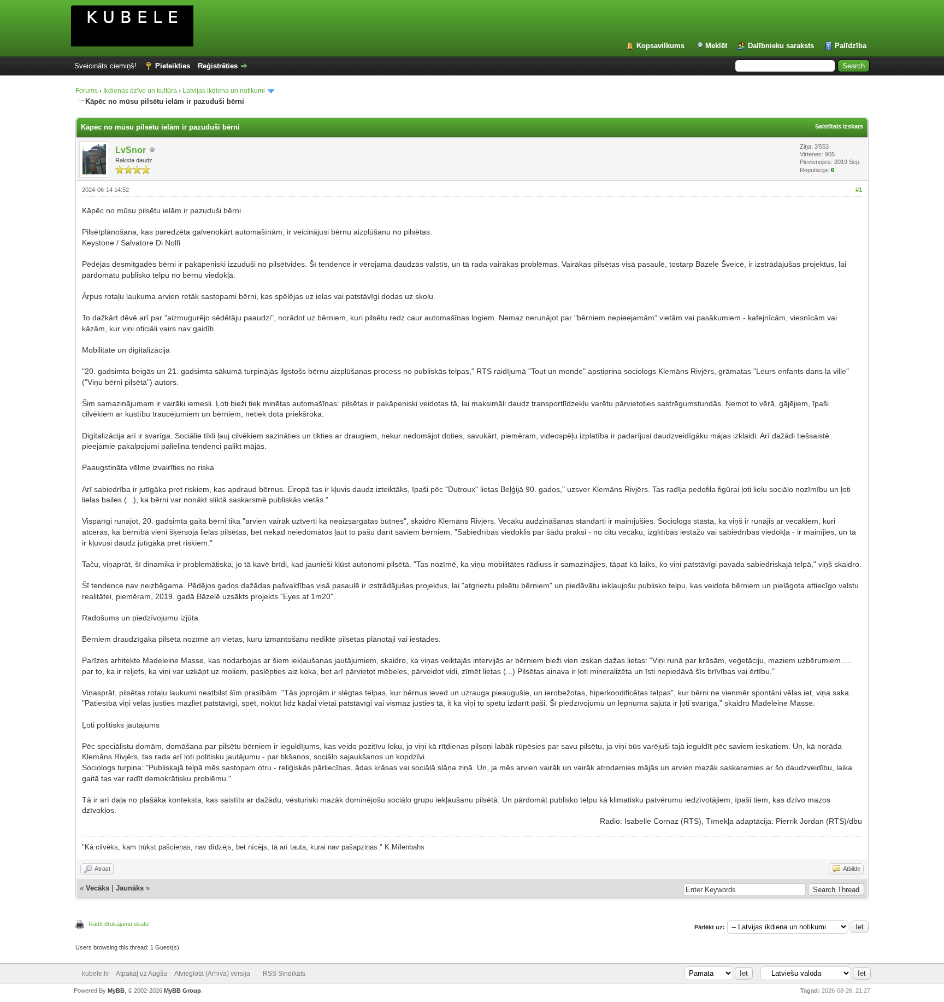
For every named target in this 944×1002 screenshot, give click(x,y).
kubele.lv (95, 973)
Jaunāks (130, 888)
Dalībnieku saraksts (781, 46)
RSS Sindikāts (284, 973)
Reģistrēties (218, 66)
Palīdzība (850, 46)
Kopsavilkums (660, 46)
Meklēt (716, 46)
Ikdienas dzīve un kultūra (140, 91)
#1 (859, 189)
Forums (86, 91)
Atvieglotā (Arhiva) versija (212, 973)
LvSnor (130, 150)
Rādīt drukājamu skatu (118, 924)
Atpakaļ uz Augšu (141, 973)
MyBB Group (182, 990)
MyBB (116, 990)
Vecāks (97, 888)
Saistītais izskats (839, 126)
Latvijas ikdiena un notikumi (223, 91)
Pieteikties (172, 66)
